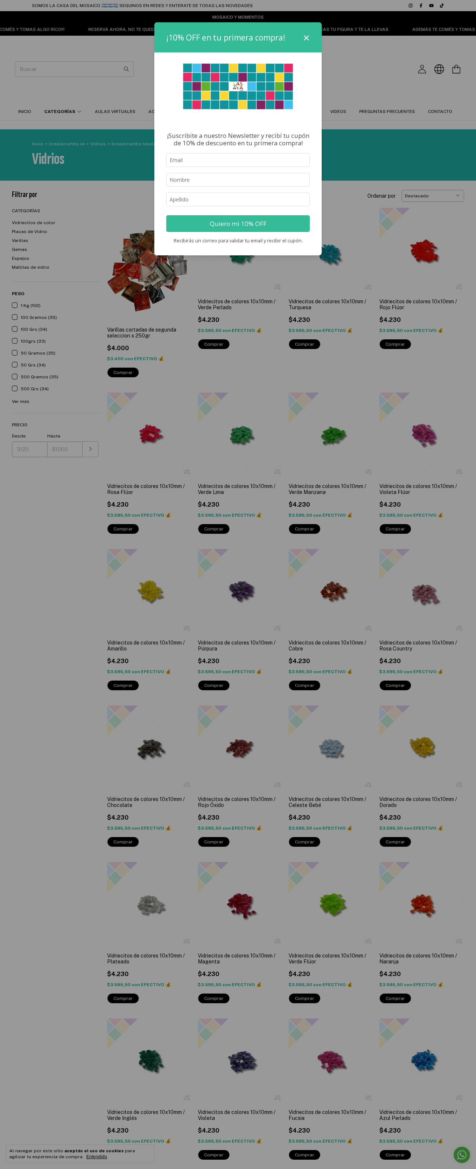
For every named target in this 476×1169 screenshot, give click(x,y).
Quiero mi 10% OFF (238, 223)
